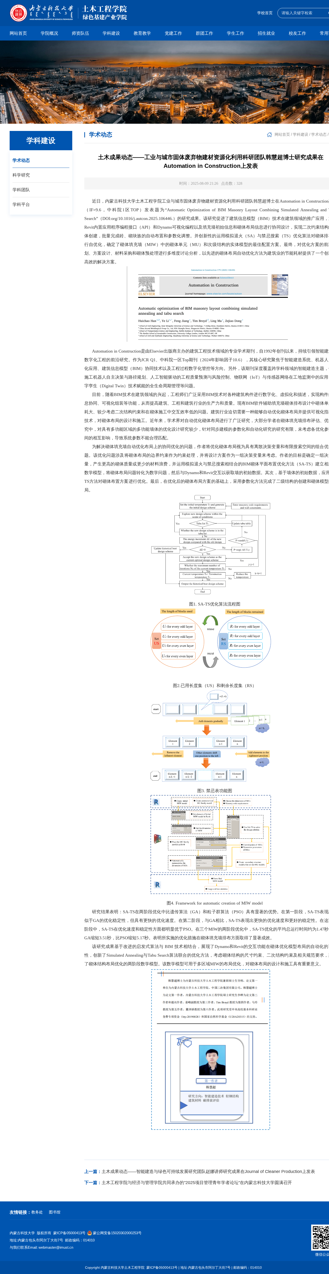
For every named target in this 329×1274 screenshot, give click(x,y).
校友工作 (297, 33)
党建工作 (173, 33)
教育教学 (142, 33)
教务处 (37, 1212)
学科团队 (21, 189)
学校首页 (265, 13)
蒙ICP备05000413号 (69, 1233)
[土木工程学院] (68, 13)
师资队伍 (80, 33)
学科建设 (111, 33)
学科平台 (21, 204)
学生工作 (235, 33)
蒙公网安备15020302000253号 (117, 1233)
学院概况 (49, 33)
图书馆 (54, 1212)
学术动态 (21, 160)
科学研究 (21, 175)
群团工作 (204, 33)
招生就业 (266, 33)
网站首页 (18, 33)
